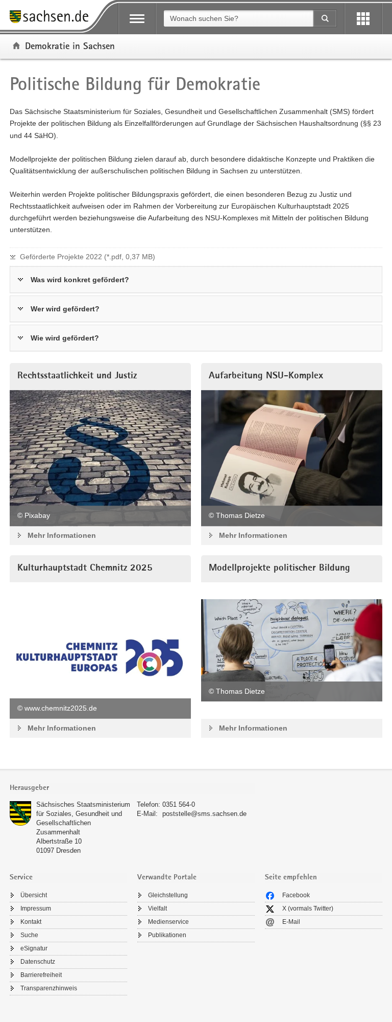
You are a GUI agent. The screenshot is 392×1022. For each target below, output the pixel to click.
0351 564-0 (178, 804)
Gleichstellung (168, 895)
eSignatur (33, 948)
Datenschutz (37, 961)
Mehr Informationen (62, 535)
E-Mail (291, 921)
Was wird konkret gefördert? (80, 280)
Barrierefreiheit (41, 975)
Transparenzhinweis (48, 988)
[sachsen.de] (53, 18)
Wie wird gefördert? (65, 338)
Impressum (35, 908)
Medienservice (168, 921)
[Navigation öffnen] (137, 18)
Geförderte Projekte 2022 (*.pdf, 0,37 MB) (87, 257)
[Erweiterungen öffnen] (363, 18)
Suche (29, 935)
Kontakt (30, 921)
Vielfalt (157, 908)
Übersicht (33, 895)
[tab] (132, 788)
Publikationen (167, 935)
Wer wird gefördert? (65, 309)
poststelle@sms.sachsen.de (204, 813)
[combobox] (238, 18)
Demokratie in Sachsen (70, 45)
